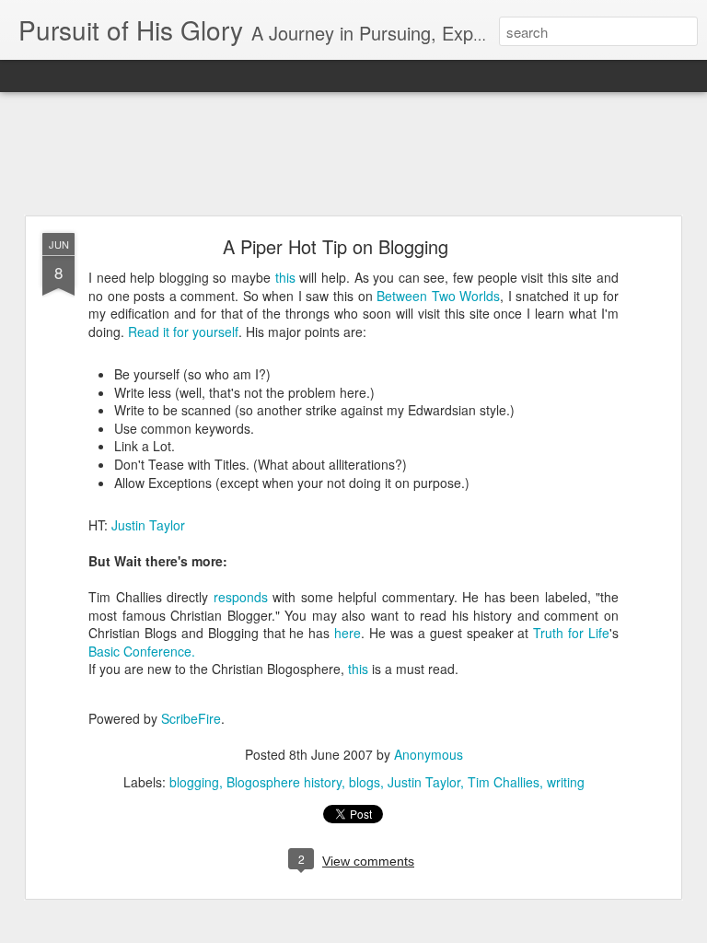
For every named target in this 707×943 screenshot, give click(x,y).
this (287, 277)
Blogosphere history (284, 782)
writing (566, 782)
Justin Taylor (148, 525)
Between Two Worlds (438, 295)
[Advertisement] (353, 154)
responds (243, 597)
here (347, 632)
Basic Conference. (141, 651)
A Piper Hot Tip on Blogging (335, 246)
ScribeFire (191, 718)
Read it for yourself (183, 331)
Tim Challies (503, 782)
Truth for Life (571, 632)
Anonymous (428, 754)
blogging (194, 782)
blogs (364, 782)
